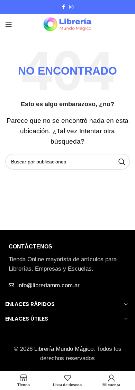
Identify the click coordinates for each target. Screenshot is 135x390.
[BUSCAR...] (122, 162)
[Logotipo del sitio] (67, 23)
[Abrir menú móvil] (9, 24)
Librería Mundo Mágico (63, 349)
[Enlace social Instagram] (71, 7)
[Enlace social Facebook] (63, 7)
